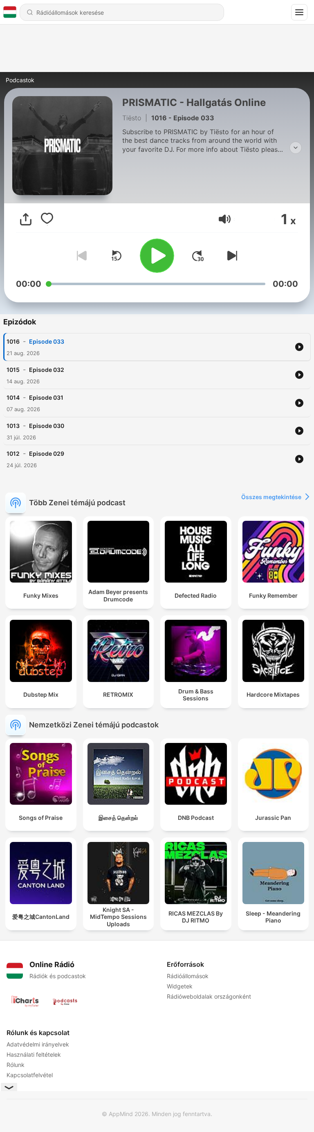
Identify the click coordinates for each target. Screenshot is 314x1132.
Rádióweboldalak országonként (209, 996)
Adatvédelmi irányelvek (38, 1044)
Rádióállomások (188, 975)
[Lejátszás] (157, 256)
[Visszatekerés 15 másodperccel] (116, 256)
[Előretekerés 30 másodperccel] (198, 256)
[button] (225, 219)
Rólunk (16, 1064)
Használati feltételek (34, 1054)
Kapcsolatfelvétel (30, 1074)
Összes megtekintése (271, 496)
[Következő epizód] (231, 256)
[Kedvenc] (47, 219)
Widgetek (180, 986)
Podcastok (20, 80)
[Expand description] (295, 148)
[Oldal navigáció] (299, 12)
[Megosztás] (26, 219)
